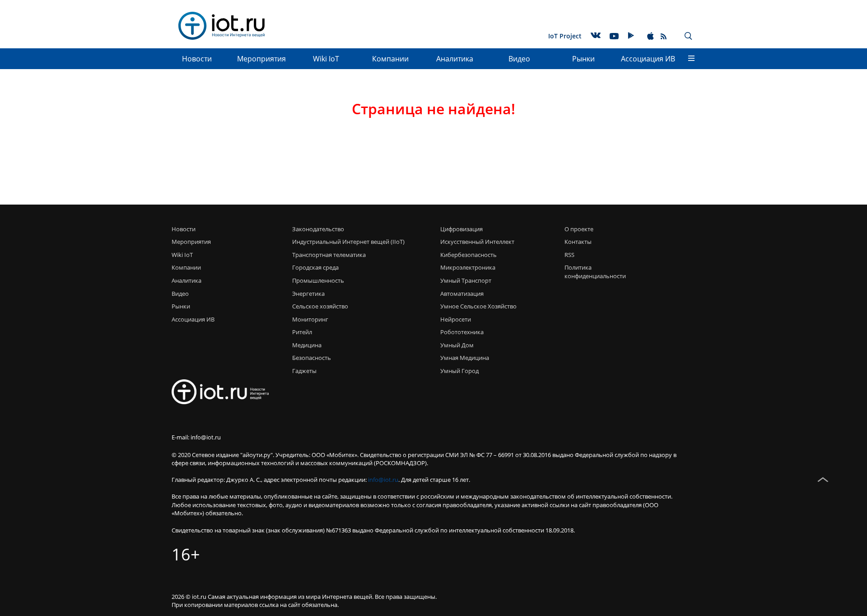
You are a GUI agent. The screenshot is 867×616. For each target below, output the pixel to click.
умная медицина (464, 358)
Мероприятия (261, 59)
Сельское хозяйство (320, 306)
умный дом (457, 345)
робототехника (462, 332)
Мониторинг (310, 319)
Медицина (307, 345)
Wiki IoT (326, 59)
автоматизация (462, 293)
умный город (459, 371)
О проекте (578, 229)
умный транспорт (465, 280)
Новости (197, 59)
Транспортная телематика (329, 255)
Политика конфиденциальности (592, 271)
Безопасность (311, 358)
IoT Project (565, 36)
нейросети (455, 319)
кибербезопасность (468, 255)
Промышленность (318, 280)
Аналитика (454, 59)
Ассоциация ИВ (648, 59)
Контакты (578, 242)
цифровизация (461, 229)
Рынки (583, 59)
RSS (569, 255)
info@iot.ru (383, 480)
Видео (519, 59)
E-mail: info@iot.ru (196, 437)
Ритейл (302, 332)
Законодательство (318, 229)
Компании (390, 59)
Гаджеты (304, 371)
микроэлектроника (467, 267)
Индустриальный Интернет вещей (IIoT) (348, 242)
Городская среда (315, 267)
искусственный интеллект (477, 242)
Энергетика (308, 293)
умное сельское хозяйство (478, 306)
